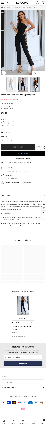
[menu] (2, 2)
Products (9, 7)
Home (2, 7)
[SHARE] (43, 147)
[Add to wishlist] (39, 147)
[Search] (8, 2)
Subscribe (23, 363)
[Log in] (37, 2)
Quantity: (4, 136)
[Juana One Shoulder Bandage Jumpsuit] (23, 305)
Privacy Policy (34, 352)
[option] (23, 42)
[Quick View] (31, 298)
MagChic (10, 104)
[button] (39, 73)
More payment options (23, 159)
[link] (11, 278)
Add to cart (18, 147)
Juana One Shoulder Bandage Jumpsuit (22, 328)
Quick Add (23, 318)
